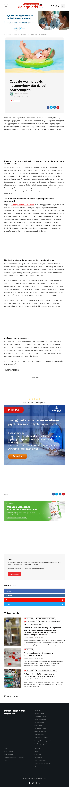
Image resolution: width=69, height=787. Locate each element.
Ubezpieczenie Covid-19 (41, 732)
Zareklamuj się (14, 574)
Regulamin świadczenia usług (42, 764)
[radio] (30, 399)
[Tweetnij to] (51, 107)
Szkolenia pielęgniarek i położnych (14, 758)
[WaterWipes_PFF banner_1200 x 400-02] (34, 22)
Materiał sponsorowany (21, 94)
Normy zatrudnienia (40, 719)
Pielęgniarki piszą (39, 735)
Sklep (5, 761)
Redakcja (37, 748)
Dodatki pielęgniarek (40, 716)
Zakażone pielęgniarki (40, 744)
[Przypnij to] (57, 107)
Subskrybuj (37, 755)
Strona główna (7, 34)
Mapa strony (38, 767)
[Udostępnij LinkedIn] (54, 107)
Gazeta (6, 748)
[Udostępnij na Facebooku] (48, 107)
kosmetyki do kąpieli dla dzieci (22, 205)
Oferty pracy (38, 725)
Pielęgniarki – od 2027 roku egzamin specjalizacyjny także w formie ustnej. (40, 675)
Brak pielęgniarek (39, 713)
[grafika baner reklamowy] (31, 521)
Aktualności (15, 34)
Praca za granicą (8, 755)
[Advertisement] (35, 145)
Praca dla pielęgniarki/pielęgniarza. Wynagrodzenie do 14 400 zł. (38, 654)
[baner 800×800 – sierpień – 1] (34, 435)
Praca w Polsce (8, 751)
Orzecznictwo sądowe (40, 729)
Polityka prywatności (40, 761)
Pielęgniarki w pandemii (41, 738)
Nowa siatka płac (39, 722)
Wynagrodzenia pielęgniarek (42, 741)
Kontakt (36, 751)
